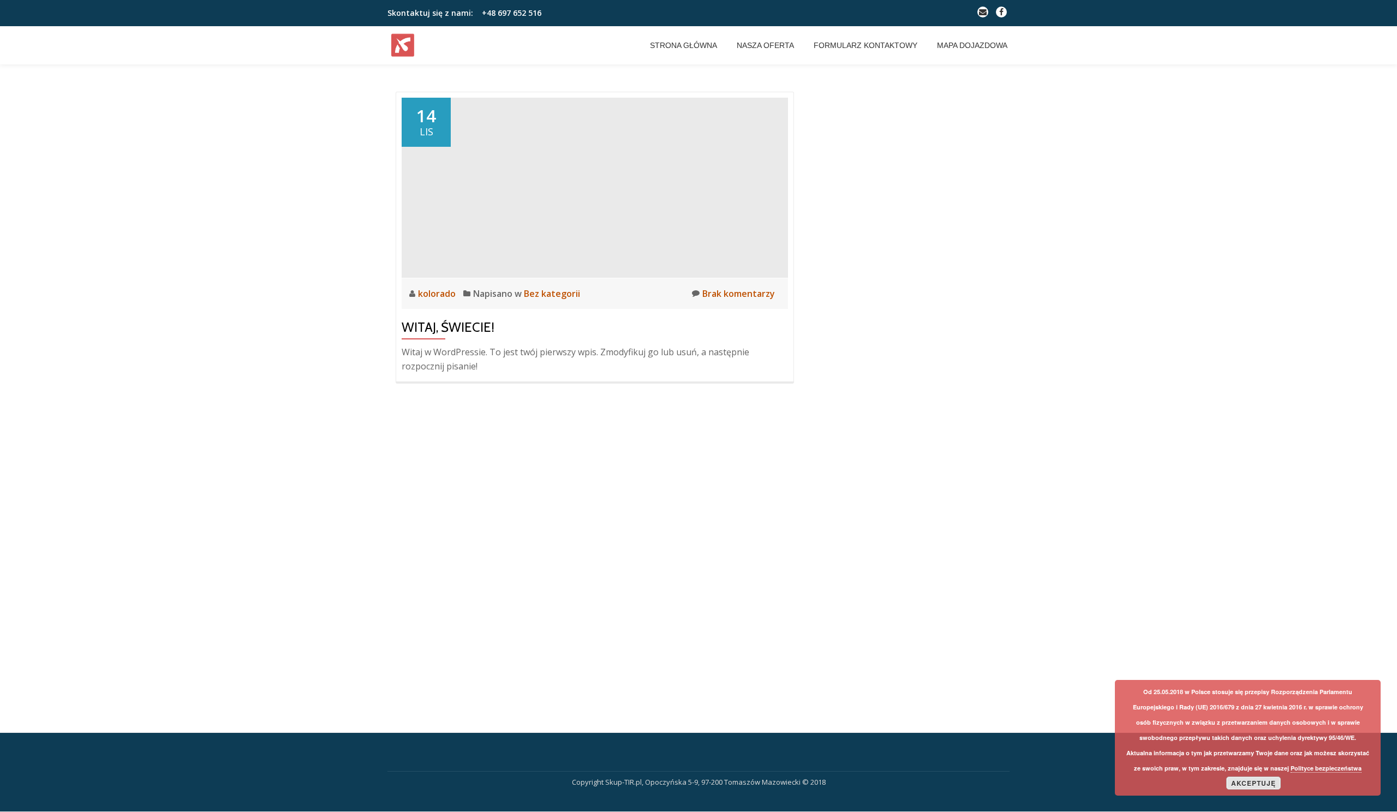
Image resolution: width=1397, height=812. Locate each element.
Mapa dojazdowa (972, 45)
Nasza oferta (765, 45)
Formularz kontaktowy (865, 45)
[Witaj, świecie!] (595, 187)
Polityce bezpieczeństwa (1326, 768)
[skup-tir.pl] (404, 45)
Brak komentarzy (738, 294)
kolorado (438, 294)
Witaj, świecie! (448, 327)
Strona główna (683, 45)
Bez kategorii (552, 294)
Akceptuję (1253, 783)
